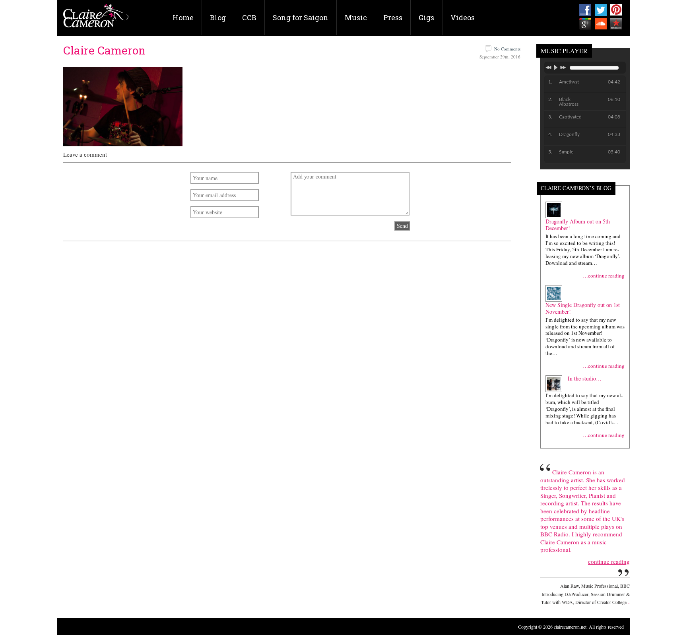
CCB (249, 17)
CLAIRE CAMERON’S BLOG (576, 188)
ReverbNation (616, 24)
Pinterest (616, 10)
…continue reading (604, 275)
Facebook (585, 10)
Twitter (601, 10)
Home (183, 17)
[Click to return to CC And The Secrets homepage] (95, 18)
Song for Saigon (300, 17)
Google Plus (585, 24)
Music (356, 17)
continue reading (609, 561)
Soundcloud (601, 24)
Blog (218, 17)
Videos (462, 17)
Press (392, 17)
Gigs (426, 17)
